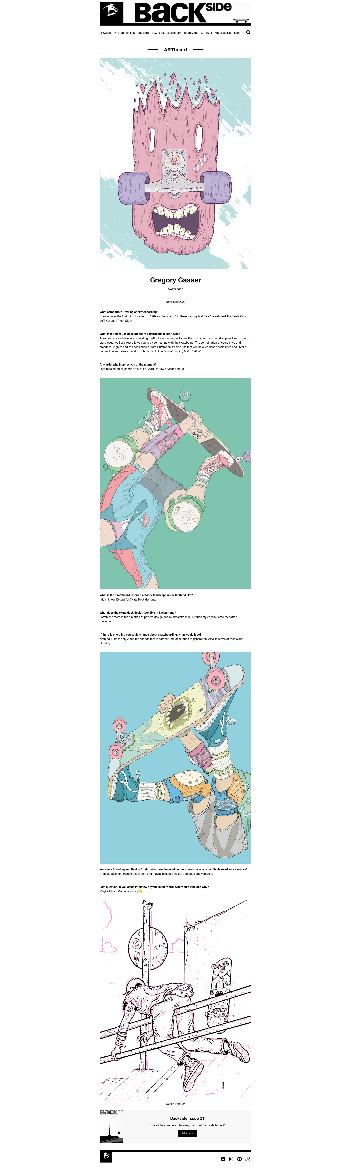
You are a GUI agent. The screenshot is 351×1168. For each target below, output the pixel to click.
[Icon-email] (247, 1159)
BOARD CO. (158, 33)
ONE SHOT (143, 33)
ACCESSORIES (223, 33)
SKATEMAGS (191, 33)
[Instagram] (231, 1159)
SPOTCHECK (174, 33)
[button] (248, 32)
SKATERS (106, 33)
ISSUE (237, 33)
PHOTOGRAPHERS (124, 33)
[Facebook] (223, 1159)
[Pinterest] (239, 1159)
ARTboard (206, 33)
